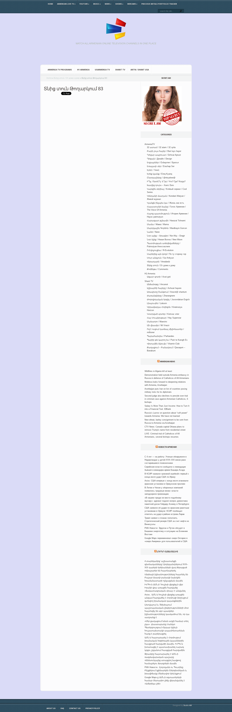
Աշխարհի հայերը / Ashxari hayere (164, 288)
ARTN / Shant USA (140, 70)
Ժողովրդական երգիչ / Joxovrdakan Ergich (168, 299)
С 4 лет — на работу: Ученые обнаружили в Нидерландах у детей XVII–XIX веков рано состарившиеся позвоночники (166, 460)
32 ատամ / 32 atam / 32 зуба (161, 147)
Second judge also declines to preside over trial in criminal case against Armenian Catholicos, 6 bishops (166, 399)
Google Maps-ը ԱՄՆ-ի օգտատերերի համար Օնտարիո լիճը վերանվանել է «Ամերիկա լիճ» (165, 680)
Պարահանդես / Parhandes (160, 336)
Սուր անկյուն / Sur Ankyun (160, 258)
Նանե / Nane (153, 232)
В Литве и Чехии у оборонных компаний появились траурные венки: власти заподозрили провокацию (164, 490)
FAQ (62, 708)
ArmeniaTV (150, 144)
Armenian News (167, 361)
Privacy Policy (93, 708)
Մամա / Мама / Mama (158, 224)
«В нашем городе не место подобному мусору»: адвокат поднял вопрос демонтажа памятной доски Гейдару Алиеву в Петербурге (167, 501)
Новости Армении (167, 447)
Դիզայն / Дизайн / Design (159, 159)
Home (50, 4)
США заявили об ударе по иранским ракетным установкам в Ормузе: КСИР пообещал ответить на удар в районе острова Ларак (167, 511)
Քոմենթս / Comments (157, 269)
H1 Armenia (83, 70)
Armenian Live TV (66, 4)
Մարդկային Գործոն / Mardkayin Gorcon (167, 228)
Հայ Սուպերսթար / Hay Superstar (164, 318)
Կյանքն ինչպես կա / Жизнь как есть (165, 203)
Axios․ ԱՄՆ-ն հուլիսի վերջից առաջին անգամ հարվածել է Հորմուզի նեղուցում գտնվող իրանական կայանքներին (166, 597)
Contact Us (74, 708)
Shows (119, 4)
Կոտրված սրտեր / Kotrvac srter (163, 314)
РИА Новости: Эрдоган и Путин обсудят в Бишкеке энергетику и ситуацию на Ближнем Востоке (166, 531)
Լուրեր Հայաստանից (167, 551)
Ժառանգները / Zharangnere (161, 296)
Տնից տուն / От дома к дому (161, 265)
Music (97, 4)
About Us (51, 708)
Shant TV (120, 70)
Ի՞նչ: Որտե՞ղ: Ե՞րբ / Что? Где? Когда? (166, 181)
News (108, 4)
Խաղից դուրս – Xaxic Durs (160, 185)
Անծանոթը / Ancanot (157, 284)
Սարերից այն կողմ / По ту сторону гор (166, 254)
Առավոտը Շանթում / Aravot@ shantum (167, 292)
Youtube (84, 4)
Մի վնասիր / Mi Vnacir (158, 325)
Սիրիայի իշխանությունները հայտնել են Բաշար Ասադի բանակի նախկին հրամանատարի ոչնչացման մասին (166, 577)
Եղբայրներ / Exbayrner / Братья (163, 162)
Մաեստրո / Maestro (157, 321)
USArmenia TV (102, 70)
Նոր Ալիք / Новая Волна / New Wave (164, 239)
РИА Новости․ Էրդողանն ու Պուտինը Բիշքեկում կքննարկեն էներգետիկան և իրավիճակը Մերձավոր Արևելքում (166, 670)
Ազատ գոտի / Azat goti (159, 277)
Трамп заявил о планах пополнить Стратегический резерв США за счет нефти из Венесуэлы (167, 521)
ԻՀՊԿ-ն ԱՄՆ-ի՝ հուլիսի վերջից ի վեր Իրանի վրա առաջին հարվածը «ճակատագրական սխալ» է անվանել (165, 587)
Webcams (132, 4)
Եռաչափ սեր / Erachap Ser (160, 166)
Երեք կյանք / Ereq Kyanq (159, 174)
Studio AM (187, 705)
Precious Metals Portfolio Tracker (159, 4)
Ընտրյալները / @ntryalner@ (161, 177)
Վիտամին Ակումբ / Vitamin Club (163, 344)
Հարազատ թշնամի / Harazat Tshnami (166, 220)
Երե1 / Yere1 (153, 170)
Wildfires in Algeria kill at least (158, 371)
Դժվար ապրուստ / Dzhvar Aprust (164, 155)
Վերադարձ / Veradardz (158, 261)
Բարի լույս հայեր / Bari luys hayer (164, 151)
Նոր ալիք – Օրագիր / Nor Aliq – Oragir (166, 236)
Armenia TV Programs (60, 70)
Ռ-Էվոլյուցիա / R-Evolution (160, 250)
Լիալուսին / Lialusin (157, 303)
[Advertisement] (116, 56)
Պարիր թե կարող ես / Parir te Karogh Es (167, 340)
